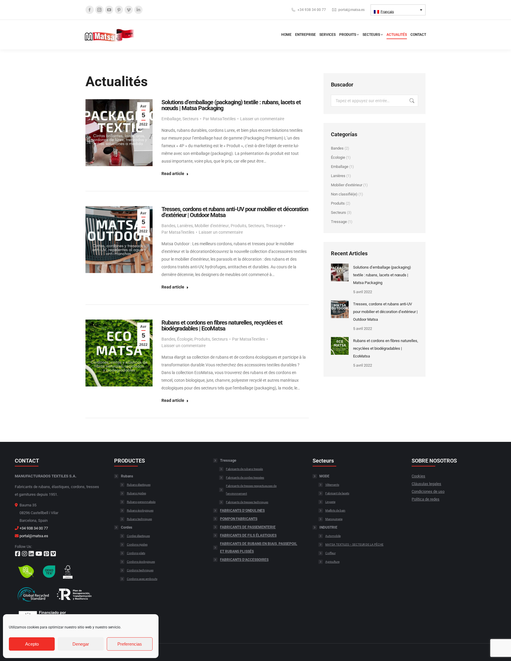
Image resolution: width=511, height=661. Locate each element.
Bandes (168, 225)
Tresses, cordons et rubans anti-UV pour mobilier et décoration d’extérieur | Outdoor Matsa (234, 212)
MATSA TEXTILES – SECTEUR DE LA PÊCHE (354, 544)
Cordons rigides (137, 544)
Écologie (185, 339)
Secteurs (190, 118)
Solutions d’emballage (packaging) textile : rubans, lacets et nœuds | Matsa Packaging (231, 105)
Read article (172, 173)
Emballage (171, 118)
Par (219, 118)
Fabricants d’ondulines (242, 510)
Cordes (126, 527)
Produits (238, 225)
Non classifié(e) (344, 194)
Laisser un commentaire (262, 118)
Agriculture (332, 561)
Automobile (333, 536)
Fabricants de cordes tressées (245, 477)
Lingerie (330, 501)
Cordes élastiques (138, 536)
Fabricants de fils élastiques (248, 535)
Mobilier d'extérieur (212, 225)
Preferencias (129, 643)
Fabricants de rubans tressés (244, 469)
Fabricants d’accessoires (244, 560)
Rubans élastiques (139, 484)
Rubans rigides (136, 493)
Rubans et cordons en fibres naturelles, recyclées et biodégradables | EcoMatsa (221, 325)
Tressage (274, 225)
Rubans (127, 476)
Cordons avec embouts (142, 578)
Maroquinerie (333, 519)
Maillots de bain (335, 510)
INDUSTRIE (328, 527)
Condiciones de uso (428, 491)
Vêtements (332, 484)
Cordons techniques (140, 570)
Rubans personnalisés (141, 501)
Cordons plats (136, 553)
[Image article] (340, 272)
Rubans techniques (139, 519)
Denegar (80, 643)
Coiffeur (330, 553)
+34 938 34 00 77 (311, 10)
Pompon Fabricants (238, 519)
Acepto (32, 643)
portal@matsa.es (351, 10)
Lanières (185, 225)
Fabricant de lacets (337, 493)
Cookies (418, 476)
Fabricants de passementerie (248, 527)
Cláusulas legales (426, 484)
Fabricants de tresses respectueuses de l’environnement (251, 489)
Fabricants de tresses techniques (247, 502)
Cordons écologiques (141, 561)
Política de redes (425, 499)
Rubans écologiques (140, 510)
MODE (324, 476)
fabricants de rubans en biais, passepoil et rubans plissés (258, 547)
